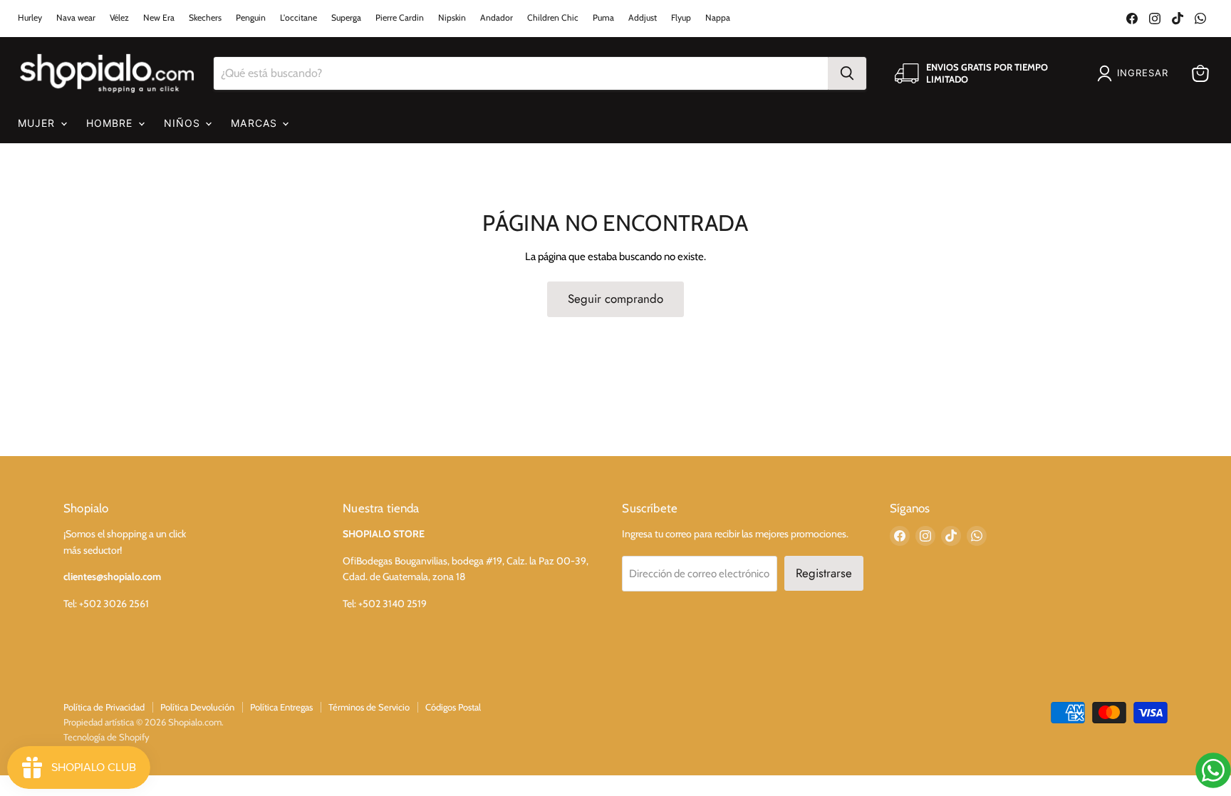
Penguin (251, 18)
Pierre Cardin (399, 18)
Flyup (681, 18)
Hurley (30, 18)
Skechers (205, 18)
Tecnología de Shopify (106, 737)
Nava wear (75, 18)
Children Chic (552, 18)
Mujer (38, 123)
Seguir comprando (615, 298)
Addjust (642, 18)
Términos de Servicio (369, 707)
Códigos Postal (453, 707)
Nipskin (452, 18)
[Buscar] (847, 73)
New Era (159, 18)
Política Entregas (281, 707)
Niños (184, 123)
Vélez (119, 18)
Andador (496, 18)
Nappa (717, 18)
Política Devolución (197, 707)
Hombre (111, 123)
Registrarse (824, 573)
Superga (346, 18)
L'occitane (298, 18)
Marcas (256, 123)
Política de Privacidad (104, 707)
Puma (603, 18)
